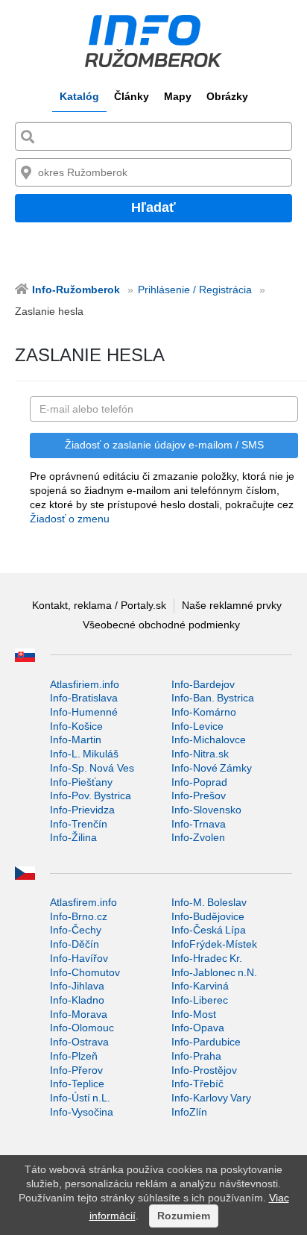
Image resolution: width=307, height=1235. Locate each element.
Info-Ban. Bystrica (212, 698)
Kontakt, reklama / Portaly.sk (99, 605)
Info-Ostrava (79, 1042)
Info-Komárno (203, 712)
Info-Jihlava (77, 986)
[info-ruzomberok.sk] (153, 41)
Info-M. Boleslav (209, 902)
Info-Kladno (77, 1000)
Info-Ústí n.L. (80, 1098)
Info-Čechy (75, 930)
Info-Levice (197, 726)
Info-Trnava (198, 824)
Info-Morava (78, 1014)
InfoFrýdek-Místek (214, 944)
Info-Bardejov (203, 684)
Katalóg (79, 96)
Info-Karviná (200, 986)
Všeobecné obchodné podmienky (161, 625)
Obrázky (227, 96)
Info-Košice (76, 726)
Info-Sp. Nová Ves (92, 768)
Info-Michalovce (208, 739)
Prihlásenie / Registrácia (195, 290)
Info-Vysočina (81, 1112)
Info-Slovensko (206, 810)
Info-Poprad (199, 782)
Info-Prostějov (204, 1070)
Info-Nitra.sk (200, 754)
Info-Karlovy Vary (211, 1098)
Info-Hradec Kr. (206, 958)
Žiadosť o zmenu (70, 519)
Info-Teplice (77, 1083)
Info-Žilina (73, 837)
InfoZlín (189, 1112)
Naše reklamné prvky (232, 605)
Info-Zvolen (198, 837)
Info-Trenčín (78, 824)
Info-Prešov (198, 795)
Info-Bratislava (84, 698)
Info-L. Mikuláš (84, 754)
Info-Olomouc (82, 1028)
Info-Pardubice (206, 1042)
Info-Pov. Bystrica (90, 795)
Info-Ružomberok (76, 290)
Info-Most (193, 1014)
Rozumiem (183, 1216)
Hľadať (153, 207)
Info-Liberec (199, 1000)
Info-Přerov (76, 1070)
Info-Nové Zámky (211, 768)
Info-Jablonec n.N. (214, 972)
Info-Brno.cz (78, 916)
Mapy (178, 96)
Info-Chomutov (85, 972)
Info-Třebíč (197, 1083)
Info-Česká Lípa (208, 930)
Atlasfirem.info (83, 902)
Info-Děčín (74, 944)
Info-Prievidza (82, 810)
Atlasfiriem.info (84, 684)
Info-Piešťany (81, 782)
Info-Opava (197, 1028)
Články (131, 96)
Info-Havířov (79, 958)
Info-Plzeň (74, 1056)
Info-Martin (75, 739)
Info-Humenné (84, 712)
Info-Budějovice (207, 916)
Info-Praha (196, 1056)
